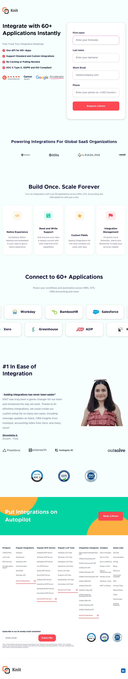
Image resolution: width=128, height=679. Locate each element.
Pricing (115, 561)
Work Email (79, 68)
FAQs (115, 594)
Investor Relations (116, 604)
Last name (78, 50)
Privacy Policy (118, 585)
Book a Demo (110, 516)
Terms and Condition (117, 575)
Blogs (115, 566)
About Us (116, 570)
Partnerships (117, 599)
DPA (114, 581)
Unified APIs (6, 553)
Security (116, 553)
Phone (76, 85)
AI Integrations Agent (7, 566)
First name (79, 33)
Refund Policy (118, 590)
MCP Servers (7, 561)
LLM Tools (6, 557)
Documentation (118, 557)
